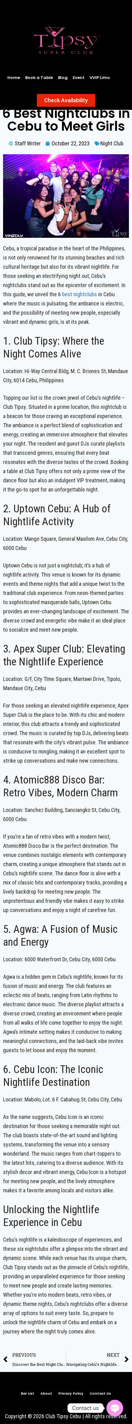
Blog (63, 77)
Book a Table (39, 77)
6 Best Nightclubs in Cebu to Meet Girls (66, 119)
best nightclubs (79, 294)
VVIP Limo (100, 77)
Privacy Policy (70, 1393)
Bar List (27, 1393)
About (46, 1393)
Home (13, 77)
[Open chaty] (115, 1408)
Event (78, 77)
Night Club (111, 143)
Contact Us (100, 1393)
